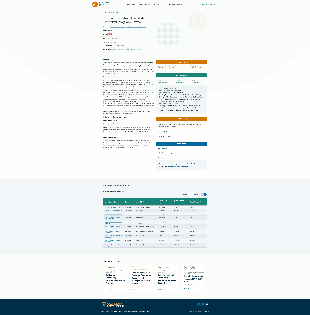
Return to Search (111, 12)
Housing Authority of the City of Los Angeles (113, 232)
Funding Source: (165, 93)
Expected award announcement (178, 66)
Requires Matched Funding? (169, 90)
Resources (181, 144)
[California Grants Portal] (100, 4)
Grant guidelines (163, 131)
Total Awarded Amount (163, 200)
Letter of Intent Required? (168, 88)
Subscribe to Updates (145, 311)
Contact (215, 4)
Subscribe (204, 4)
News (210, 4)
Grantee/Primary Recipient (112, 202)
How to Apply (181, 119)
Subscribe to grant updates (167, 153)
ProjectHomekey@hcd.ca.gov (178, 166)
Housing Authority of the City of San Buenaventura (113, 218)
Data (120, 311)
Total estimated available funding (163, 79)
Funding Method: (165, 104)
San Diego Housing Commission (113, 207)
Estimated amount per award (197, 79)
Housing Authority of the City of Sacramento (113, 222)
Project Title (139, 202)
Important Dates (181, 62)
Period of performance (195, 66)
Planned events (163, 158)
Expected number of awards (180, 79)
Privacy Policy (105, 311)
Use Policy (114, 311)
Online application (164, 136)
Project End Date (194, 202)
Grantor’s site (162, 148)
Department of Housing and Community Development (128, 27)
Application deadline (162, 66)
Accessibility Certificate (130, 311)
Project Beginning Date (179, 200)
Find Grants (130, 4)
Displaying (184, 194)
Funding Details (181, 75)
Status (127, 202)
